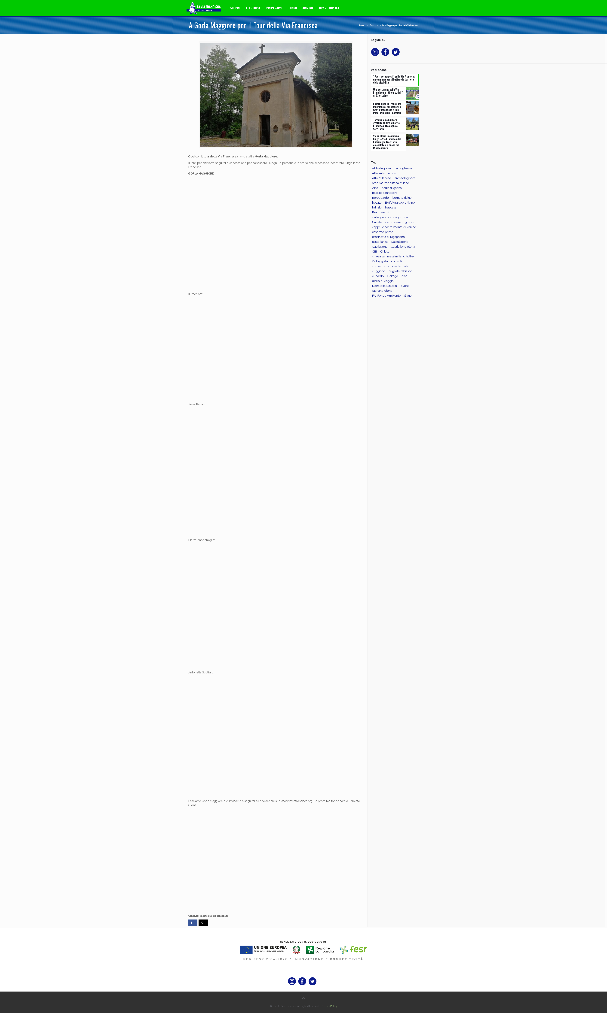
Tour (372, 25)
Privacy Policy (329, 1006)
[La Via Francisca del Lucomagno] (204, 8)
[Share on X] (203, 923)
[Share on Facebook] (192, 923)
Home (361, 25)
